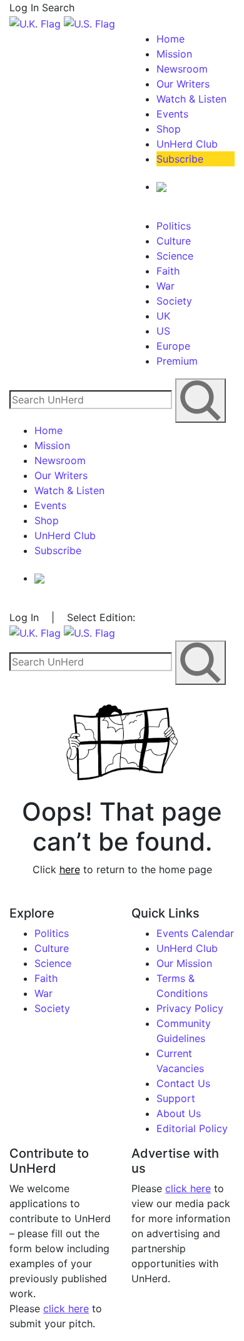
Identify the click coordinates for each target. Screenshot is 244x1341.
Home (170, 39)
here (69, 869)
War (165, 286)
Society (174, 301)
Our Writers (183, 84)
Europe (173, 346)
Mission (174, 54)
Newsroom (182, 69)
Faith (168, 271)
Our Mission (184, 963)
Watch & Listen (191, 99)
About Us (178, 1113)
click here (66, 1308)
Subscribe (179, 159)
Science (174, 256)
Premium (177, 361)
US (163, 331)
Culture (173, 241)
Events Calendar (195, 933)
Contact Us (183, 1083)
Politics (173, 226)
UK (163, 316)
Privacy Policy (189, 1008)
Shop (168, 129)
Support (175, 1098)
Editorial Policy (192, 1128)
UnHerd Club (187, 144)
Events (172, 114)
